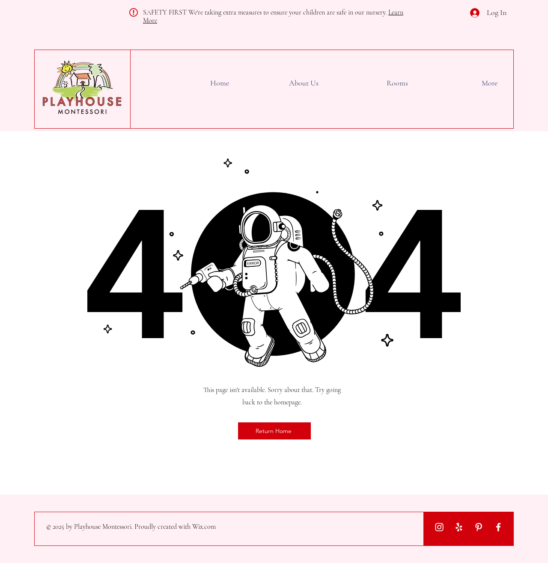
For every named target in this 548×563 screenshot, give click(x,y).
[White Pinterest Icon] (478, 527)
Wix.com (204, 526)
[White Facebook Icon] (498, 527)
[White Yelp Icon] (459, 527)
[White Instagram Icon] (439, 527)
